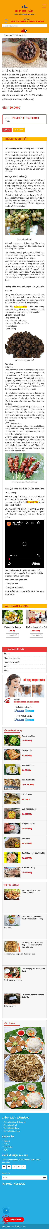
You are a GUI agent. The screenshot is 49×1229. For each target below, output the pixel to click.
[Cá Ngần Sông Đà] (12, 828)
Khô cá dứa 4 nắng (12, 627)
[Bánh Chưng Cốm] (12, 740)
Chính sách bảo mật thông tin (14, 1122)
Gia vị (6, 671)
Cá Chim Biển (27, 795)
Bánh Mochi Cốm (28, 765)
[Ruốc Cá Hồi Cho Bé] (12, 813)
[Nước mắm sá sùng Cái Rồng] (36, 617)
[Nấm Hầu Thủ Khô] (12, 784)
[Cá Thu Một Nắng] (12, 872)
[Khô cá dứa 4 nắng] (12, 617)
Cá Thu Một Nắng (28, 868)
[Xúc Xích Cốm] (12, 755)
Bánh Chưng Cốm (28, 736)
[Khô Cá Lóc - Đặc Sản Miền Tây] (12, 857)
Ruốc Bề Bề (26, 838)
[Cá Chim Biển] (12, 799)
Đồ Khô (7, 666)
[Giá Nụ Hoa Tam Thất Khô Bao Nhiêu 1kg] (12, 999)
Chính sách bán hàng (11, 1128)
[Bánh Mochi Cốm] (12, 769)
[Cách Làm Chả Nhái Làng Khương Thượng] (12, 894)
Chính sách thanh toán (12, 1131)
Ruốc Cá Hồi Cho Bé (29, 809)
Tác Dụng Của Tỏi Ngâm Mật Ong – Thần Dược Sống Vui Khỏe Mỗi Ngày (32, 944)
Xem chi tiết (12, 636)
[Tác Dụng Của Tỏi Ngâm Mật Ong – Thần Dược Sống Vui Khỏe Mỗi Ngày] (12, 947)
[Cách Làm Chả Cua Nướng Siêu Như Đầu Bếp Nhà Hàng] (12, 921)
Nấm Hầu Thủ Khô (28, 780)
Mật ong (7, 654)
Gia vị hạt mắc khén (15, 588)
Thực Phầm (8, 1147)
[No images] (24, 1040)
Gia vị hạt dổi (12, 584)
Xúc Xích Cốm (27, 751)
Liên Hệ (7, 130)
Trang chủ (8, 35)
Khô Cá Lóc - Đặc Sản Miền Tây (33, 853)
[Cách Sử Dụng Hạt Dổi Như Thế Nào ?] (12, 973)
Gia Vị (6, 1150)
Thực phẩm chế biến (11, 662)
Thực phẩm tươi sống (12, 658)
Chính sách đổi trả (10, 1125)
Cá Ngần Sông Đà (28, 824)
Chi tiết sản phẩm (19, 35)
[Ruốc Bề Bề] (12, 843)
